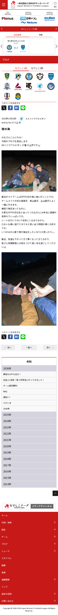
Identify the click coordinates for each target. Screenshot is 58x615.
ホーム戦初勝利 (10, 385)
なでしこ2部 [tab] (37, 68)
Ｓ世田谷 (9, 51)
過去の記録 (7, 593)
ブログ (5, 543)
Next (56, 46)
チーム (5, 536)
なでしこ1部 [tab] (21, 68)
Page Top (55, 493)
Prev (1, 46)
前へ (9, 347)
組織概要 (6, 579)
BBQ (5, 391)
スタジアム (6, 558)
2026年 (6, 408)
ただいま (7, 403)
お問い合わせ (8, 600)
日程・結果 (7, 522)
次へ (49, 347)
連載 (4, 572)
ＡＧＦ (16, 43)
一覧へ (29, 347)
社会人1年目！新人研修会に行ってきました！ (23, 380)
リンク (5, 586)
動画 (4, 565)
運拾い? (6, 397)
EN (55, 6)
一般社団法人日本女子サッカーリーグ (33, 4)
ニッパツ (23, 51)
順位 (4, 529)
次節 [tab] (41, 34)
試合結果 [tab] (17, 34)
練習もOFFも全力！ (12, 374)
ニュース (5, 551)
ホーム (5, 515)
